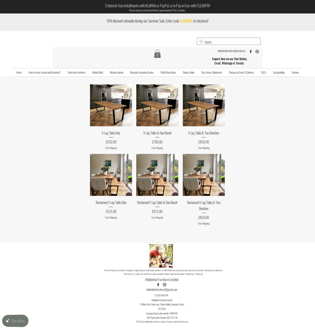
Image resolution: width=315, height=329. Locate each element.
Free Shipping (111, 148)
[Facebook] (251, 51)
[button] (157, 53)
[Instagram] (257, 51)
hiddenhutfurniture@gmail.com (231, 51)
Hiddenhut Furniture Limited (162, 279)
